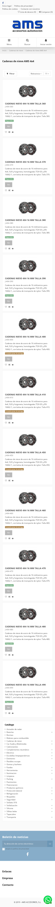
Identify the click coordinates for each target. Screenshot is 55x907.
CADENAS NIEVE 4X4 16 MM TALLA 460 (25, 510)
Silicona (10, 808)
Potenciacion (12, 785)
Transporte (11, 817)
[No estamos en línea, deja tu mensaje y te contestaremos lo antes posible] (47, 899)
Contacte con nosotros (30, 9)
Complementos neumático (18, 749)
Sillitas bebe (12, 811)
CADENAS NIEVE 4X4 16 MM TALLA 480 (25, 626)
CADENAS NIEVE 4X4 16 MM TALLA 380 (25, 220)
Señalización (12, 805)
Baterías (10, 732)
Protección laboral (14, 790)
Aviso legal (7, 6)
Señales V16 (12, 802)
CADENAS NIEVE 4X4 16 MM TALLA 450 (25, 452)
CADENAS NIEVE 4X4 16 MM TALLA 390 (25, 278)
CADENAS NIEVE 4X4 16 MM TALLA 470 (25, 568)
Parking (10, 779)
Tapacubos (11, 814)
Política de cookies (10, 9)
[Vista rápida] (13, 132)
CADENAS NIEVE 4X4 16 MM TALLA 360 (25, 103)
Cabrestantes (12, 747)
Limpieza (10, 776)
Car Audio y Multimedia (16, 744)
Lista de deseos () (28, 12)
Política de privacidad (23, 6)
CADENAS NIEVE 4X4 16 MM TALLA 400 (25, 336)
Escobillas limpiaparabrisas (18, 755)
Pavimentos (11, 782)
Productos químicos (15, 788)
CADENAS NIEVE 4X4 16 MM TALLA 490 (25, 684)
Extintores (11, 758)
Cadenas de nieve (14, 741)
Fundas (10, 767)
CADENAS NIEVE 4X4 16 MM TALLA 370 (25, 162)
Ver (8, 126)
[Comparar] (10, 132)
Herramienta (12, 770)
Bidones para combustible (18, 738)
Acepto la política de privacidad (17, 849)
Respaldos (11, 796)
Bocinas (10, 735)
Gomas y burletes (14, 764)
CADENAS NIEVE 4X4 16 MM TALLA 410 (25, 394)
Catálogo (9, 724)
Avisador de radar (14, 729)
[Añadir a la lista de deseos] (6, 132)
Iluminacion (11, 773)
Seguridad (11, 799)
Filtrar (12, 73)
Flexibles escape (13, 761)
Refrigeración (12, 793)
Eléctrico (10, 752)
